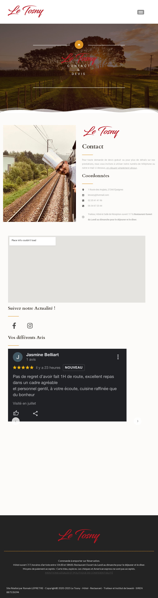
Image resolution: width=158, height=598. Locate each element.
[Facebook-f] (14, 326)
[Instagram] (30, 326)
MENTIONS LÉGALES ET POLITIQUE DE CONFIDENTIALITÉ (79, 572)
